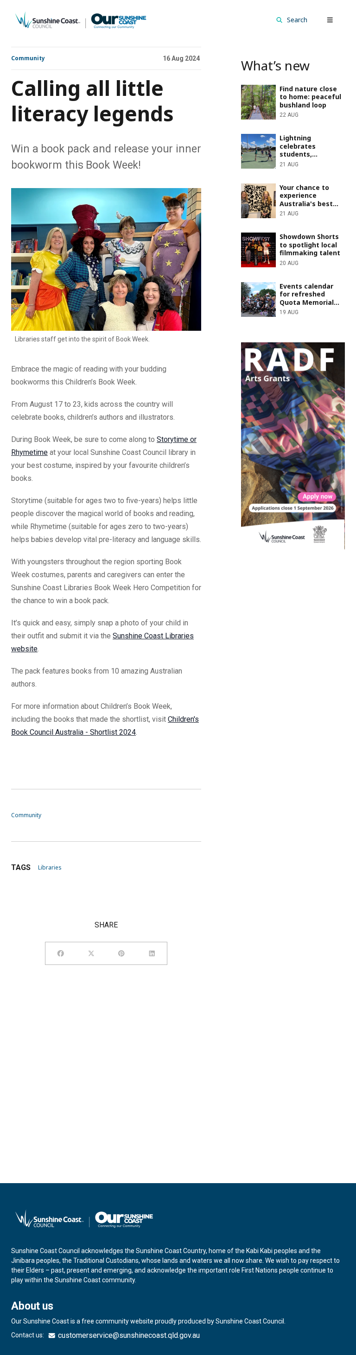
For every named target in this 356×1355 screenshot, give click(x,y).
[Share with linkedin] (152, 953)
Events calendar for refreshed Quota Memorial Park (289, 289)
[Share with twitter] (91, 953)
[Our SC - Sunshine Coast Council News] (80, 19)
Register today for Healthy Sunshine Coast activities (283, 353)
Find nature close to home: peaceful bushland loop (283, 92)
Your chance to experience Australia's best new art (283, 191)
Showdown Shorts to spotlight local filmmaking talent (290, 240)
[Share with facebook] (60, 953)
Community (28, 58)
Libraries (50, 867)
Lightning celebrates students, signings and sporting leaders (290, 141)
